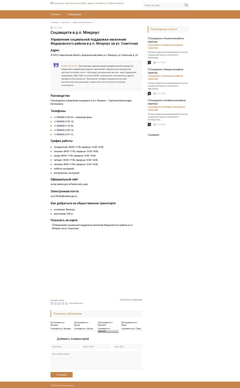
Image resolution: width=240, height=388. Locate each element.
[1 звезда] (52, 303)
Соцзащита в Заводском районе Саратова (165, 77)
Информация (74, 14)
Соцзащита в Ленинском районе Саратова (165, 46)
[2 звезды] (56, 303)
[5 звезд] (67, 303)
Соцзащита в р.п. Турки (131, 328)
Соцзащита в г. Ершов (83, 328)
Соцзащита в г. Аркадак (61, 328)
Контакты (56, 14)
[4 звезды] (63, 303)
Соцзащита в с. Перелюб (104, 329)
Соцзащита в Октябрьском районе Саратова (166, 108)
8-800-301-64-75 (69, 66)
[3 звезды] (59, 303)
